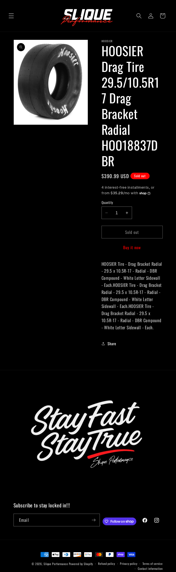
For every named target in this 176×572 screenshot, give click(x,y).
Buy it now (132, 247)
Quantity (107, 202)
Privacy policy (128, 563)
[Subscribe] (94, 520)
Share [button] (112, 343)
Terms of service (153, 563)
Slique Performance (56, 564)
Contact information (150, 568)
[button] (11, 16)
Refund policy (106, 563)
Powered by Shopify (81, 564)
